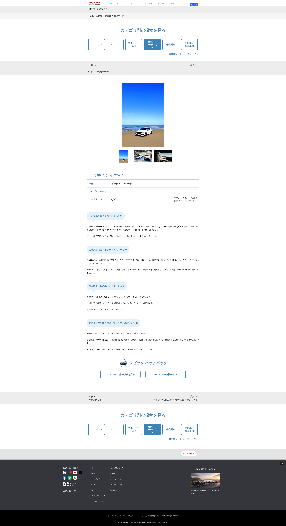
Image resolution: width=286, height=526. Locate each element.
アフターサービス (136, 3)
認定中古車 (148, 3)
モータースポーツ (115, 479)
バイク (92, 473)
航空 (92, 490)
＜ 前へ (92, 65)
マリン (92, 485)
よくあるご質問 (160, 3)
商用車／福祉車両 (189, 44)
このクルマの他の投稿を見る (120, 374)
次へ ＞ (194, 65)
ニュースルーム (114, 485)
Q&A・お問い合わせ (116, 468)
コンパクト (96, 44)
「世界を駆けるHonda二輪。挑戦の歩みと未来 (205, 492)
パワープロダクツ (96, 479)
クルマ (112, 3)
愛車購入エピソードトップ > (183, 54)
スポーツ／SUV (133, 44)
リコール (112, 473)
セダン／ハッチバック (152, 44)
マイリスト (171, 3)
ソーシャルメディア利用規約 (147, 516)
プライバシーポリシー (127, 516)
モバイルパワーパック (97, 496)
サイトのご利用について (170, 516)
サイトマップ (112, 516)
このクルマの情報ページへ (165, 374)
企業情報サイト (114, 490)
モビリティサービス (96, 501)
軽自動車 (170, 44)
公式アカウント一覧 (69, 491)
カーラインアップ (122, 3)
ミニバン (115, 44)
